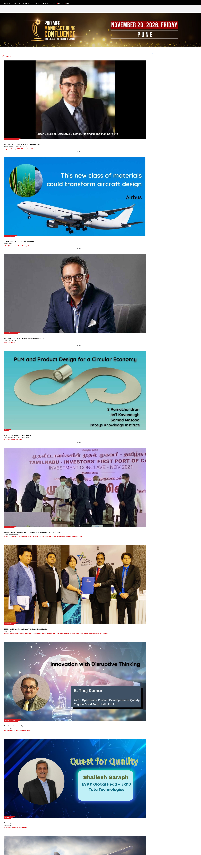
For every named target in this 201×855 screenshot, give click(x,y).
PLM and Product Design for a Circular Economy (17, 435)
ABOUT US (7, 3)
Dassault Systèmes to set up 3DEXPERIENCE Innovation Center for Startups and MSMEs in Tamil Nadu (32, 532)
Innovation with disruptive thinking (13, 726)
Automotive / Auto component (10, 139)
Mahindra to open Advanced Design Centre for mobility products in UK (23, 144)
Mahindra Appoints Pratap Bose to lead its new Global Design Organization (24, 338)
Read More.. (79, 151)
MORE (68, 3)
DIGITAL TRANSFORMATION (41, 3)
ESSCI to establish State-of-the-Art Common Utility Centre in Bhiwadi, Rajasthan (25, 629)
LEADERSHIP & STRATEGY (22, 3)
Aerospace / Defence (8, 236)
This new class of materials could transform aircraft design (19, 241)
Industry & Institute (8, 526)
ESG (54, 3)
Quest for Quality (8, 823)
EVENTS (60, 3)
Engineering (7, 817)
